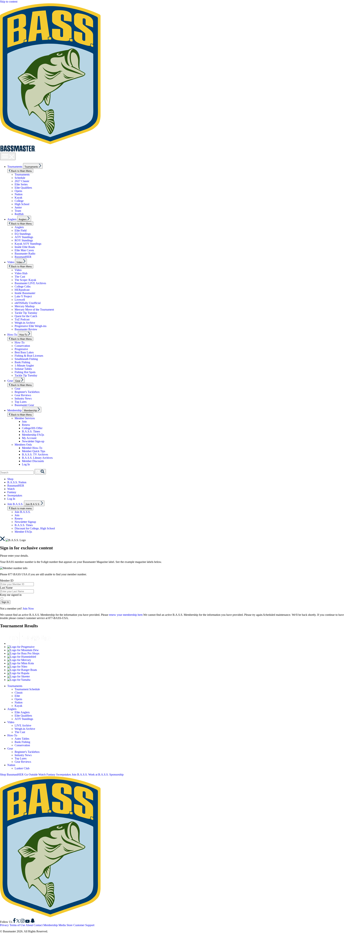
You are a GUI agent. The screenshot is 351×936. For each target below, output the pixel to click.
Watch (11, 488)
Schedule (20, 177)
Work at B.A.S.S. (98, 774)
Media (62, 925)
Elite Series (21, 184)
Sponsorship (116, 774)
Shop (10, 479)
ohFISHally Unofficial (28, 302)
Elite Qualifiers (23, 187)
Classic (19, 692)
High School (22, 204)
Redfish (19, 214)
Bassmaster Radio (25, 253)
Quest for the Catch (26, 316)
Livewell (20, 299)
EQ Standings (23, 233)
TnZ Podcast (22, 319)
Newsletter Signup (25, 521)
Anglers (11, 219)
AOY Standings (24, 237)
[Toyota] (30, 643)
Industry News (23, 398)
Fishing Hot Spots (25, 372)
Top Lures (21, 401)
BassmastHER (23, 256)
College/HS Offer (32, 428)
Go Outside (31, 774)
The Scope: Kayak (25, 279)
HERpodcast (22, 289)
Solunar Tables (23, 368)
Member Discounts (33, 461)
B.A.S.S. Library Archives (37, 457)
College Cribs (23, 286)
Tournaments (14, 166)
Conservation (22, 345)
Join (24, 421)
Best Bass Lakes (24, 352)
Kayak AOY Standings (28, 243)
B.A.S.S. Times (31, 431)
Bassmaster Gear (24, 405)
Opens (18, 191)
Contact (38, 925)
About (29, 925)
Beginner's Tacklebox (27, 391)
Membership (14, 410)
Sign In (5, 602)
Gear (10, 380)
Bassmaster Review (26, 329)
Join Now (28, 608)
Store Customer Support (80, 925)
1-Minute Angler (24, 365)
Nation (18, 194)
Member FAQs (23, 531)
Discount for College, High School (35, 528)
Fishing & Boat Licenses (29, 355)
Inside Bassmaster (25, 293)
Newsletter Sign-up (33, 441)
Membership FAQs (33, 434)
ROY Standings (24, 240)
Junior (18, 207)
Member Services (25, 418)
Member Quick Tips (33, 451)
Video (10, 262)
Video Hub (21, 273)
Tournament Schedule (27, 689)
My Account (29, 438)
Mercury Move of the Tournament (34, 309)
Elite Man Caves (24, 250)
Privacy (4, 925)
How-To (12, 334)
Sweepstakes (14, 495)
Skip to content (8, 1)
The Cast (20, 276)
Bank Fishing (22, 362)
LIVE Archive (23, 725)
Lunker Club (22, 768)
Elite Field (21, 230)
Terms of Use (17, 925)
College (19, 200)
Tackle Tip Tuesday (26, 312)
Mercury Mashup (25, 306)
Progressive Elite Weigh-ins (30, 326)
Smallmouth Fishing (26, 358)
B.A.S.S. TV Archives (35, 454)
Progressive (21, 349)
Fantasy (11, 492)
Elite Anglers (22, 712)
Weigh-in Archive (25, 322)
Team (18, 210)
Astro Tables (22, 738)
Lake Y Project (23, 296)
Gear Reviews (23, 395)
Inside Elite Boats (25, 247)
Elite (17, 695)
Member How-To (32, 447)
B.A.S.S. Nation (16, 482)
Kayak (18, 197)
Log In (26, 464)
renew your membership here (126, 614)
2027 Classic (22, 181)
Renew (26, 424)
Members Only (23, 444)
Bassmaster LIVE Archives (30, 283)
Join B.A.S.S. (15, 504)
